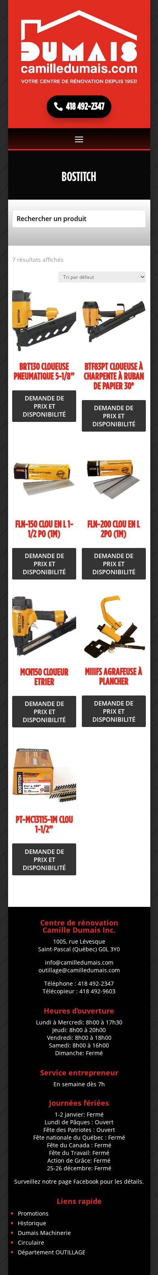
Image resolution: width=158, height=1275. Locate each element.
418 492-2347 (85, 107)
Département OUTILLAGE (51, 1252)
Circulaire (31, 1242)
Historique (32, 1223)
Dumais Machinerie (44, 1233)
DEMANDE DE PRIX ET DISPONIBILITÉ (44, 406)
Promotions (33, 1213)
